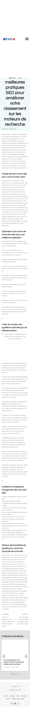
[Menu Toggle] (27, 39)
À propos (12, 696)
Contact (8, 698)
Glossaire (23, 696)
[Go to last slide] (4, 656)
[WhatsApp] (12, 703)
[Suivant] (26, 656)
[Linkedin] (15, 703)
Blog (18, 696)
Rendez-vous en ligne (18, 698)
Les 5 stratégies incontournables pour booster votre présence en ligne (22, 619)
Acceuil (6, 696)
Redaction (6, 129)
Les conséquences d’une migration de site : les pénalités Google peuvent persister (13, 662)
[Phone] (18, 703)
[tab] (13, 674)
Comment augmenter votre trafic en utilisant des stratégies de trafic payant (8, 620)
